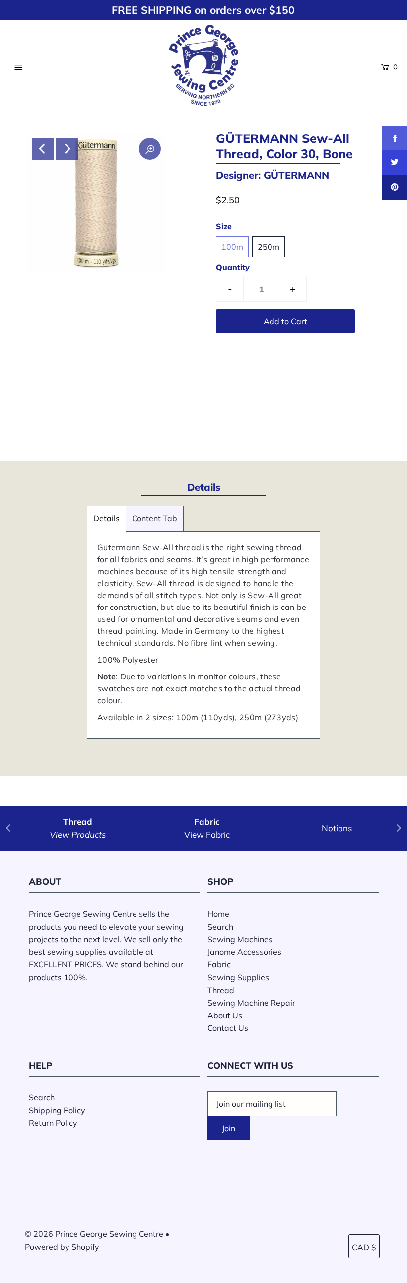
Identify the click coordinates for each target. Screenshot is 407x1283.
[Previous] (43, 149)
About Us (224, 1015)
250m (268, 247)
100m (232, 247)
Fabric (219, 964)
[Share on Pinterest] (394, 187)
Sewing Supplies (238, 977)
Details (106, 518)
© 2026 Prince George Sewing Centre (94, 1234)
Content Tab (154, 518)
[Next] (67, 149)
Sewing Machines (239, 939)
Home (218, 914)
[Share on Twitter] (394, 162)
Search (220, 927)
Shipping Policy (57, 1110)
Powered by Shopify (62, 1247)
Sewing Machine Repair (251, 1003)
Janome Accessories (244, 952)
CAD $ (364, 1247)
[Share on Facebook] (394, 138)
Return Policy (53, 1123)
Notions (337, 828)
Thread (220, 990)
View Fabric (207, 834)
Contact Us (227, 1028)
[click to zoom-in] (150, 149)
